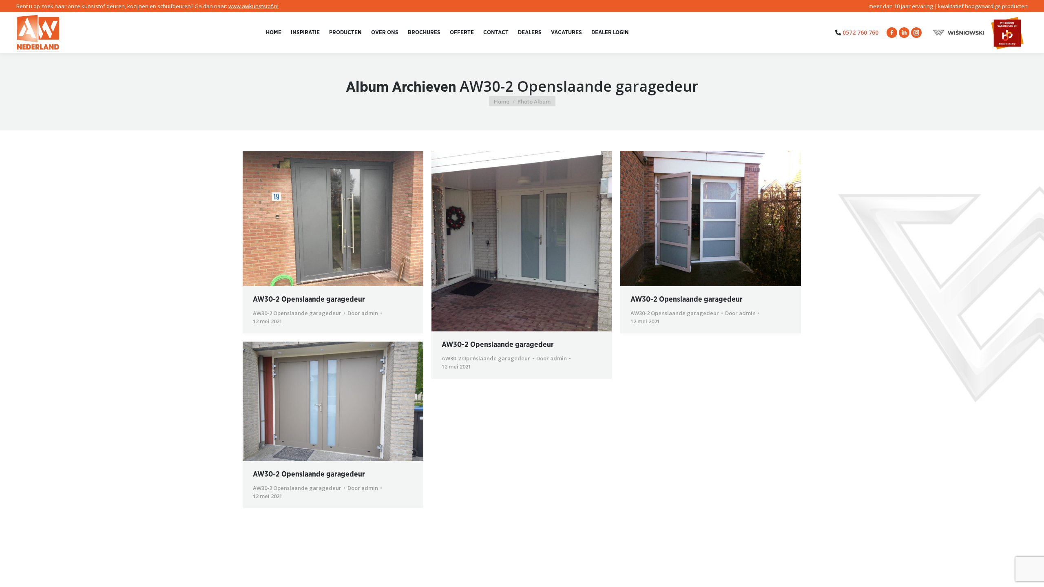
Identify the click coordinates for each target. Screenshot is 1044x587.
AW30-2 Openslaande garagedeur (309, 299)
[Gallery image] (333, 218)
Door (362, 313)
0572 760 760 (860, 32)
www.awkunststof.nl (253, 6)
